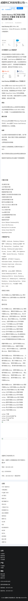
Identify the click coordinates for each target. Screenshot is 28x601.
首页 (3, 9)
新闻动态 (3, 555)
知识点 (3, 533)
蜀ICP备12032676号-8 (21, 597)
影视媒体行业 (5, 510)
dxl (2, 22)
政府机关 (4, 515)
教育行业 (4, 518)
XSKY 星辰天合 (5, 486)
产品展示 (3, 565)
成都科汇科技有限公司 (12, 2)
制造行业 (4, 498)
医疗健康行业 (5, 501)
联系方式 (20, 8)
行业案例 (3, 559)
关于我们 (4, 495)
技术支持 (13, 8)
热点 (3, 524)
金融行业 (4, 542)
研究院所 (4, 536)
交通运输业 (4, 489)
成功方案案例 (5, 513)
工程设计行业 (5, 507)
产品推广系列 (5, 492)
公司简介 (3, 553)
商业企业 (4, 504)
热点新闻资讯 (8, 9)
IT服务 (2, 567)
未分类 (3, 521)
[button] (24, 3)
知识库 (3, 530)
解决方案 (4, 539)
